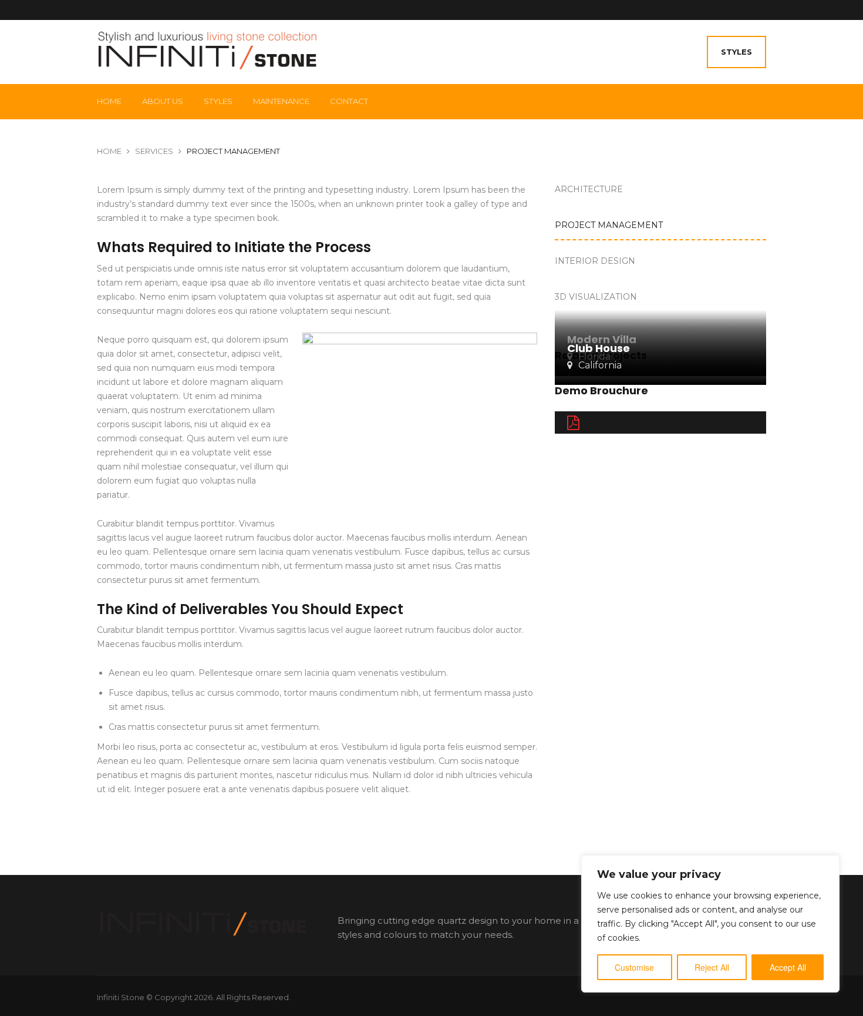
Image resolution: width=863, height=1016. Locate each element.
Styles (218, 101)
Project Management (609, 225)
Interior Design (595, 261)
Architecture (589, 189)
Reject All (712, 967)
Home (109, 101)
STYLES (736, 51)
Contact (349, 101)
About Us (162, 101)
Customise (634, 967)
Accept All (788, 967)
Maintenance (281, 101)
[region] (710, 923)
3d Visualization (596, 296)
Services (154, 151)
